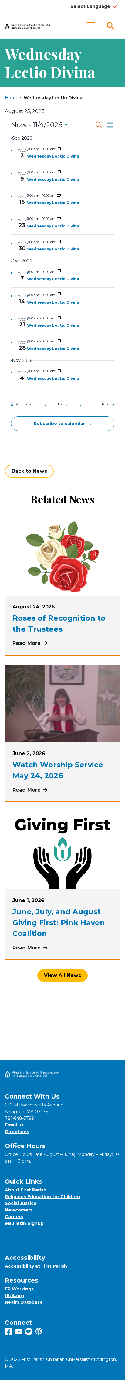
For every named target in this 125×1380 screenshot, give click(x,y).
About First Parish (25, 1190)
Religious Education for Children (42, 1196)
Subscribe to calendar (59, 423)
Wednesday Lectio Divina (53, 156)
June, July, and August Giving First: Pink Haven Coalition (58, 922)
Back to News (29, 471)
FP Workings (19, 1289)
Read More (30, 643)
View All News (62, 975)
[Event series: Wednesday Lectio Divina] (59, 149)
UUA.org (14, 1295)
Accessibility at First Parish (36, 1266)
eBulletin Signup (24, 1223)
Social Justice (21, 1203)
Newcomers (18, 1210)
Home (12, 98)
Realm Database (24, 1302)
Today (62, 404)
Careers (14, 1216)
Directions (17, 1131)
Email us (14, 1125)
